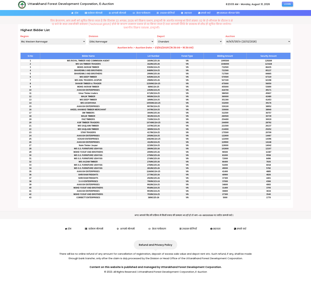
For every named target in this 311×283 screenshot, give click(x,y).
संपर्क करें (205, 13)
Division (93, 36)
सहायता (187, 13)
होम (75, 13)
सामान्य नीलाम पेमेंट (229, 13)
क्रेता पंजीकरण (142, 13)
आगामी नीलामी (118, 13)
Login (287, 4)
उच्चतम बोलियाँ (167, 13)
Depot (161, 36)
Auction (230, 36)
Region (24, 36)
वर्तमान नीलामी (94, 13)
